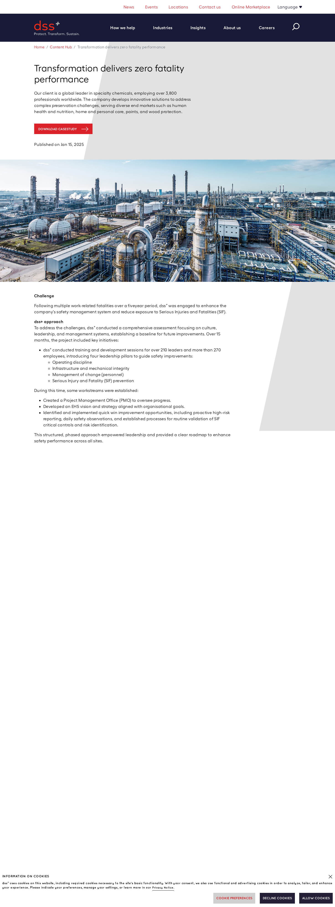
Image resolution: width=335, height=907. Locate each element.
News (129, 7)
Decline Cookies (277, 898)
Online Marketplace (251, 7)
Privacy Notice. (163, 887)
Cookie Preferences (234, 898)
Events (151, 7)
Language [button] (288, 7)
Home (39, 47)
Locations (178, 7)
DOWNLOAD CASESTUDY (57, 129)
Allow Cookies (316, 898)
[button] (125, 28)
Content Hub (61, 47)
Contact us (210, 7)
